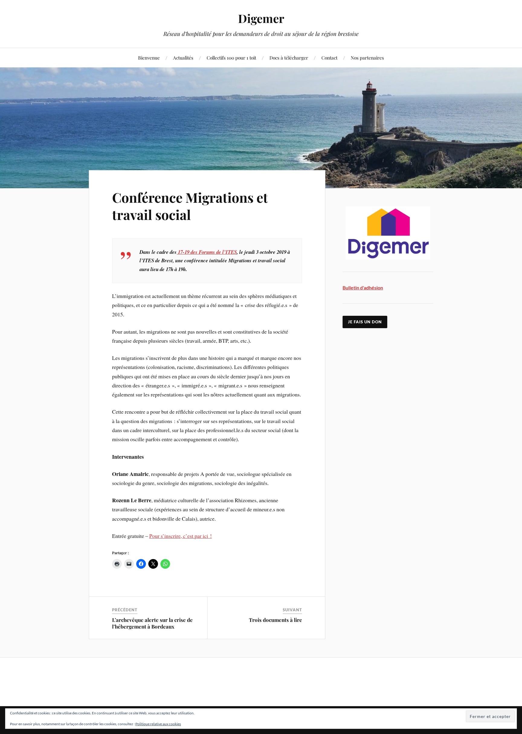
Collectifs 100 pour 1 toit (231, 57)
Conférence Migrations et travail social (190, 205)
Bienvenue (149, 57)
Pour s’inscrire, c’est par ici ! (180, 535)
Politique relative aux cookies (158, 724)
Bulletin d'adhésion (363, 287)
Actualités (183, 57)
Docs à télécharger (288, 57)
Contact (329, 57)
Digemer (261, 18)
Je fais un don (365, 321)
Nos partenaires (367, 57)
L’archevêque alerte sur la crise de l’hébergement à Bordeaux (152, 623)
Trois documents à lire (275, 619)
